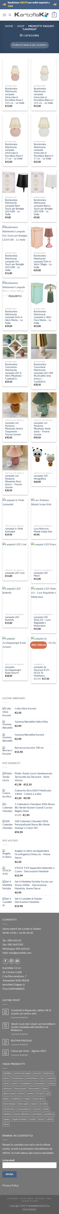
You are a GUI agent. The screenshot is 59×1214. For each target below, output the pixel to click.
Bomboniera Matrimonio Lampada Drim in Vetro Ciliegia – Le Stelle (43, 262)
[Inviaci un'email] (17, 961)
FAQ (49, 1199)
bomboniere (32, 1078)
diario (45, 1089)
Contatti (40, 1199)
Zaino (6, 1124)
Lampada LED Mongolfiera (41, 477)
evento (30, 1094)
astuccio (37, 1073)
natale (46, 1109)
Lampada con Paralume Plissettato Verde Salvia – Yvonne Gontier (42, 429)
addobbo (7, 1073)
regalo (6, 1119)
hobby (27, 1099)
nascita (37, 1109)
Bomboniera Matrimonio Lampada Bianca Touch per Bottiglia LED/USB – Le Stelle (43, 207)
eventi (21, 1094)
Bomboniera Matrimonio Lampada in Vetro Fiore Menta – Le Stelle (42, 317)
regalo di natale (19, 1119)
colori (6, 1084)
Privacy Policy (10, 1185)
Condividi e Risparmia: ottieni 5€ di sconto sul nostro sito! (31, 1012)
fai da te (40, 1094)
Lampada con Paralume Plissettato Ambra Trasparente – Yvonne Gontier (14, 429)
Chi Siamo (12, 1199)
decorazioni (34, 1089)
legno (34, 1104)
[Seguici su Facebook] (5, 961)
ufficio (50, 1119)
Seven (41, 1119)
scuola (32, 1119)
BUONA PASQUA (21, 1040)
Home (9, 26)
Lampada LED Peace (41, 574)
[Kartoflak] (31, 15)
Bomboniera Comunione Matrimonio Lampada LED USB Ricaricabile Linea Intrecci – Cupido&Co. (43, 373)
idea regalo (23, 1104)
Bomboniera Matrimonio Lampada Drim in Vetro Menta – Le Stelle (14, 317)
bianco (6, 1078)
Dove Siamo (26, 1199)
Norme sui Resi (30, 1201)
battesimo (48, 1073)
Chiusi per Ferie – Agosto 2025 (28, 1051)
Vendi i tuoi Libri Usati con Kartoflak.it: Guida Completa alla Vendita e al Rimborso (33, 1027)
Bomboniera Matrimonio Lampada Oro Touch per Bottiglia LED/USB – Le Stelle (14, 263)
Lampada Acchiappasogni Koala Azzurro (13, 670)
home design (9, 1104)
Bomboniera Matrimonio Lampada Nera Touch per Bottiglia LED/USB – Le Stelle (14, 207)
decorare (7, 1089)
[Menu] (4, 15)
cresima (51, 1084)
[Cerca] (10, 15)
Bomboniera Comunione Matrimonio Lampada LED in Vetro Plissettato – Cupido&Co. (14, 371)
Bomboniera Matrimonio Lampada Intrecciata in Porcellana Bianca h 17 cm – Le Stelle (43, 151)
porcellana (37, 1114)
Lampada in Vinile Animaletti (14, 530)
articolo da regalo (22, 1073)
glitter (6, 1099)
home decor (38, 1099)
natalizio (7, 1114)
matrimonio (8, 1109)
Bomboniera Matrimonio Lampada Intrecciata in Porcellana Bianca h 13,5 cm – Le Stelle (43, 96)
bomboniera (17, 1078)
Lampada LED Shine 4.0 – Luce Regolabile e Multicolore (42, 621)
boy (42, 1078)
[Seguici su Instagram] (11, 961)
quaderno (49, 1114)
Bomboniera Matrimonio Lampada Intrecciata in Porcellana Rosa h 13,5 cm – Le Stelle (14, 96)
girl (48, 1094)
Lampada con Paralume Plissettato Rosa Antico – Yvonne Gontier (13, 482)
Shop (20, 26)
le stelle (43, 1104)
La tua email (8, 1160)
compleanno (25, 1084)
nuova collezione (21, 1114)
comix (14, 1084)
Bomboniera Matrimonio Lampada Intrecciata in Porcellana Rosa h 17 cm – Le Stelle (14, 151)
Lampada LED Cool (14, 573)
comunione (39, 1084)
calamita (51, 1078)
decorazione (20, 1089)
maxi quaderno (24, 1109)
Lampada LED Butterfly (12, 618)
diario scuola (9, 1094)
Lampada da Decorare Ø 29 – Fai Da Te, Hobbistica (42, 671)
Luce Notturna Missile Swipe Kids (43, 530)
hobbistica (16, 1099)
